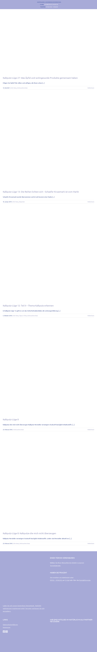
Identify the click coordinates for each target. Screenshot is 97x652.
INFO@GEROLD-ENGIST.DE (51, 4)
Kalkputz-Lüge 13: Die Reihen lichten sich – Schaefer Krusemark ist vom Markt (41, 191)
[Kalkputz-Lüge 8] (48, 369)
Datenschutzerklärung (10, 624)
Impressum (6, 627)
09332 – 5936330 (56, 580)
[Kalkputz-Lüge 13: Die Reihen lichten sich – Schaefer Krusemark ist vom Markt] (48, 141)
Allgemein (22, 202)
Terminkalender (55, 565)
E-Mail (67, 580)
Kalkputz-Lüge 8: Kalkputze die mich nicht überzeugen (29, 533)
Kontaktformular (84, 580)
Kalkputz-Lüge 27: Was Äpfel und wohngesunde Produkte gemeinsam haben (40, 77)
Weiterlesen (91, 88)
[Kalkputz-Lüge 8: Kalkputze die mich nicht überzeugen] (48, 483)
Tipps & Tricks (23, 315)
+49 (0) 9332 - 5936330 (52, 7)
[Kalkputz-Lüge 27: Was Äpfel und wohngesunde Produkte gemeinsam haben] (48, 48)
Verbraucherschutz (22, 88)
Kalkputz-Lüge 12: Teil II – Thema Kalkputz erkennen (28, 305)
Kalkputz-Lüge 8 (11, 419)
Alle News (14, 88)
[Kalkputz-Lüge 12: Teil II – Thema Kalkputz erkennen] (48, 255)
